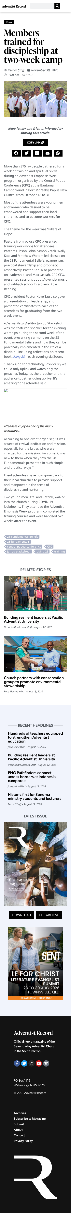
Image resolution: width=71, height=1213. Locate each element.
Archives (20, 1113)
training (59, 551)
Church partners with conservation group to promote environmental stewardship (34, 681)
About (18, 1130)
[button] (66, 6)
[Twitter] (24, 1063)
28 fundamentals (18, 541)
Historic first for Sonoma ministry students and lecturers (34, 796)
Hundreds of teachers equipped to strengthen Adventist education (35, 737)
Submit (19, 1124)
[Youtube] (39, 1063)
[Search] (57, 6)
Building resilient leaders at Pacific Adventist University (33, 619)
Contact (19, 1135)
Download (21, 915)
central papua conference (24, 546)
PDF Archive (49, 915)
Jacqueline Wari (16, 747)
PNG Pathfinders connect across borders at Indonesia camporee (32, 776)
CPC (49, 546)
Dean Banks (10, 627)
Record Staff (16, 70)
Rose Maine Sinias (14, 691)
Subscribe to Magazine (30, 1118)
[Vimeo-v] (46, 1063)
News (9, 22)
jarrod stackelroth (19, 551)
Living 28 (42, 551)
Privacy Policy (23, 1141)
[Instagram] (31, 1063)
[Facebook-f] (17, 1063)
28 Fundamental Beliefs (22, 536)
